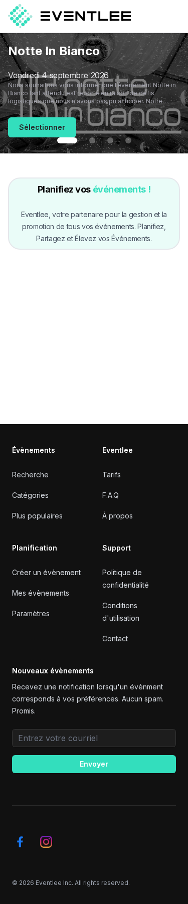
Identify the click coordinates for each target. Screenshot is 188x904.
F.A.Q (110, 495)
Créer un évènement (46, 572)
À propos (117, 515)
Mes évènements (40, 593)
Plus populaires (37, 515)
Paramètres (31, 613)
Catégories (30, 495)
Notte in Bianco (54, 51)
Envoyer (94, 764)
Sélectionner (42, 127)
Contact (115, 638)
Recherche (30, 474)
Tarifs (111, 474)
